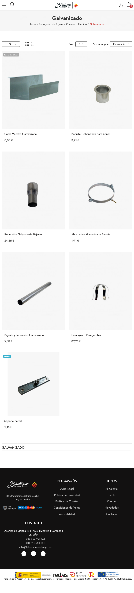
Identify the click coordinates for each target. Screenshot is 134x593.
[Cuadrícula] (27, 44)
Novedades (112, 508)
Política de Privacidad (67, 495)
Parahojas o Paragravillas (86, 335)
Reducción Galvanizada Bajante (23, 234)
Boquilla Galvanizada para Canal (90, 134)
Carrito (112, 495)
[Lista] (32, 44)
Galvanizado (13, 448)
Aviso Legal (67, 489)
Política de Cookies (67, 501)
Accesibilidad (67, 514)
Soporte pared (13, 421)
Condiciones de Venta (67, 508)
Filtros (12, 44)
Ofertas (111, 501)
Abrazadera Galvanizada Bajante (90, 234)
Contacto (111, 514)
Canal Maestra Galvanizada (20, 134)
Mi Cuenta (112, 489)
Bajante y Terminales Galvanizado (24, 335)
